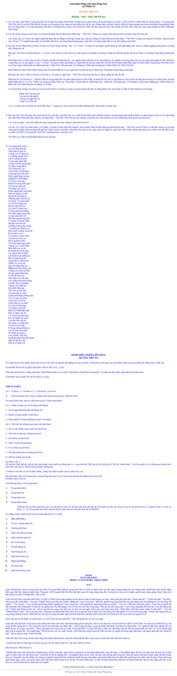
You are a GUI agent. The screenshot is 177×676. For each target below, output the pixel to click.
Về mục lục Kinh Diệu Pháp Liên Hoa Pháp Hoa (88, 672)
